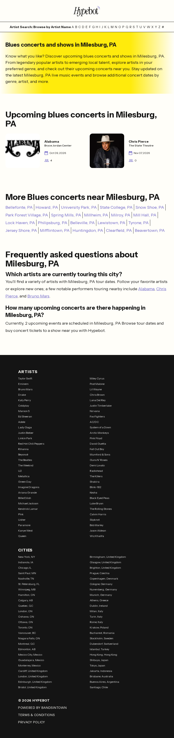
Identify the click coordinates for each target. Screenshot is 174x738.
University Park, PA (79, 207)
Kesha (93, 492)
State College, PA (116, 207)
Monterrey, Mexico (29, 665)
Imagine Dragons (28, 487)
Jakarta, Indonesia (101, 671)
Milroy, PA (120, 215)
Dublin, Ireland (99, 605)
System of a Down (100, 427)
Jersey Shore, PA (21, 230)
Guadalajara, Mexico (31, 660)
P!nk (21, 514)
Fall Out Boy (97, 449)
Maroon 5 (24, 411)
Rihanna (23, 449)
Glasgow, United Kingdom (105, 562)
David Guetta (98, 443)
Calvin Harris (98, 514)
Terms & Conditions (36, 715)
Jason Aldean (98, 530)
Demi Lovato (97, 465)
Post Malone (97, 384)
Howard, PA (47, 207)
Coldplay (23, 405)
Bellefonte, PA (19, 207)
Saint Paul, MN (27, 573)
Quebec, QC (25, 605)
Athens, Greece (99, 600)
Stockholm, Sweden (101, 638)
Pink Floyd (96, 438)
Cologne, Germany (101, 584)
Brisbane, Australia (101, 676)
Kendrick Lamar (28, 508)
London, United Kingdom (33, 676)
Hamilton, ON (26, 595)
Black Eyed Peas (99, 498)
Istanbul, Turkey (99, 649)
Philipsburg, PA (52, 222)
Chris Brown (97, 394)
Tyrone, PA (138, 222)
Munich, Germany (101, 595)
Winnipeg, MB (26, 589)
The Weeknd (25, 465)
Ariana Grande (27, 492)
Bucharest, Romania (102, 633)
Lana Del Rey (98, 400)
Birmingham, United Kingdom (108, 556)
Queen (22, 536)
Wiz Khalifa (97, 536)
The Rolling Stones (101, 508)
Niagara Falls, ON (29, 638)
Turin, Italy (96, 616)
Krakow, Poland (99, 627)
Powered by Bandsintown (42, 708)
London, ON (25, 611)
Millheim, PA (96, 215)
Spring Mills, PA (66, 215)
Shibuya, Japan (99, 660)
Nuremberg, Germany (103, 589)
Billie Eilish (24, 498)
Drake (22, 394)
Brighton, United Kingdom (105, 567)
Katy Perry (24, 400)
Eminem (23, 384)
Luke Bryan (96, 503)
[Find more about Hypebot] (87, 11)
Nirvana (95, 411)
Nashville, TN (26, 578)
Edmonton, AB (26, 649)
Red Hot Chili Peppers (31, 443)
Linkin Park (25, 438)
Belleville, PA (82, 222)
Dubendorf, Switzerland (104, 643)
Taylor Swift (25, 378)
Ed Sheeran (25, 416)
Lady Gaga (25, 427)
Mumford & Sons (100, 454)
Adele (21, 422)
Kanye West (25, 530)
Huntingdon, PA (87, 230)
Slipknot (95, 519)
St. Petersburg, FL (29, 584)
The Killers (96, 476)
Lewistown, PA (111, 222)
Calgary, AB (25, 600)
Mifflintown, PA (55, 230)
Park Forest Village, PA (26, 215)
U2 (20, 470)
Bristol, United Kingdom (32, 687)
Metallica (23, 476)
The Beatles (25, 460)
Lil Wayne (96, 389)
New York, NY (26, 556)
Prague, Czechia (99, 573)
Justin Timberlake (100, 405)
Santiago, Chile (99, 687)
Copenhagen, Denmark (104, 578)
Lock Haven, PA (20, 222)
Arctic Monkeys (99, 432)
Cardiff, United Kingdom (33, 671)
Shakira (94, 481)
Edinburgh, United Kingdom (35, 681)
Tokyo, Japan (97, 665)
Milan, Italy (96, 611)
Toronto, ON (25, 627)
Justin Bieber (26, 432)
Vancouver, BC (27, 633)
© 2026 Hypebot (34, 700)
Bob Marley (96, 525)
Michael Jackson (28, 503)
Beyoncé (23, 454)
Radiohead (96, 470)
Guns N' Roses (98, 460)
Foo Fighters (97, 416)
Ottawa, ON (25, 622)
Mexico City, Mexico (30, 654)
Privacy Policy (31, 722)
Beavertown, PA (150, 230)
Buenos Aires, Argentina (104, 681)
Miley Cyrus (97, 378)
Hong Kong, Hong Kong (103, 654)
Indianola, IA (25, 562)
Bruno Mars (38, 296)
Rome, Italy (96, 622)
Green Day (24, 481)
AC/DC (94, 422)
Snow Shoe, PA (149, 207)
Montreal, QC (26, 643)
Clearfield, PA (119, 230)
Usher (22, 519)
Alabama (146, 288)
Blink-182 (95, 487)
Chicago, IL (24, 567)
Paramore (24, 525)
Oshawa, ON (26, 616)
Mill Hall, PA (144, 215)
